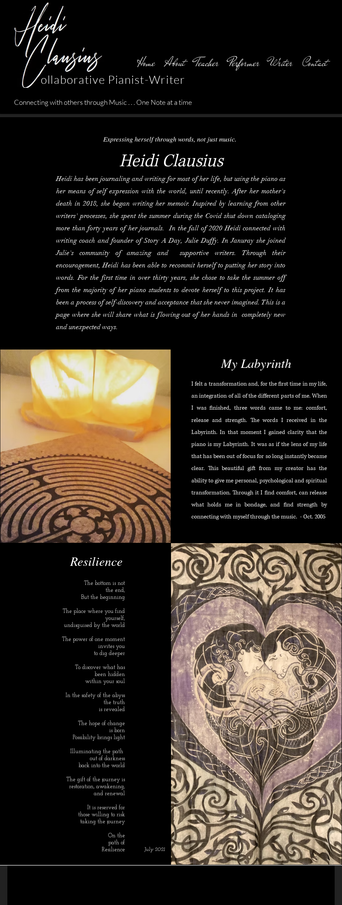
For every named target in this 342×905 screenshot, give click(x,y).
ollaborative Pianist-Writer (113, 79)
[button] (207, 62)
